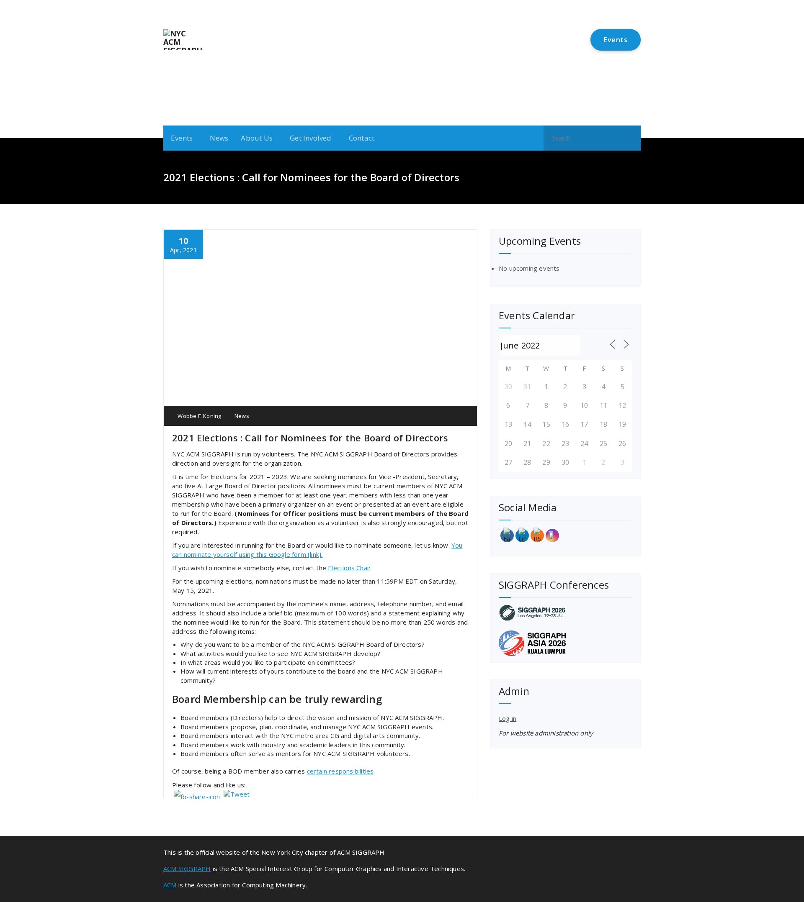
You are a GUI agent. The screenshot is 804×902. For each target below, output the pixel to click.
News (219, 138)
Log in (507, 718)
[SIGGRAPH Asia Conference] (565, 643)
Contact (361, 138)
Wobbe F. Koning (198, 416)
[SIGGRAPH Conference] (565, 612)
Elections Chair (349, 568)
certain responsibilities (340, 771)
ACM (170, 885)
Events (615, 39)
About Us (257, 138)
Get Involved (310, 138)
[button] (631, 138)
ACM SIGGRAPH (187, 868)
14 (527, 424)
